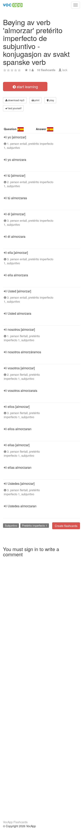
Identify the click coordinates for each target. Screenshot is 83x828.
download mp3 (15, 100)
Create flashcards (66, 526)
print (36, 100)
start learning (27, 86)
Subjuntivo (11, 525)
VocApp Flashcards (15, 822)
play (51, 100)
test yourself (14, 108)
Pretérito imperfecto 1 (34, 525)
